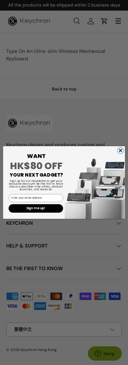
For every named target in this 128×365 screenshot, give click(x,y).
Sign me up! (35, 208)
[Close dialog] (120, 150)
